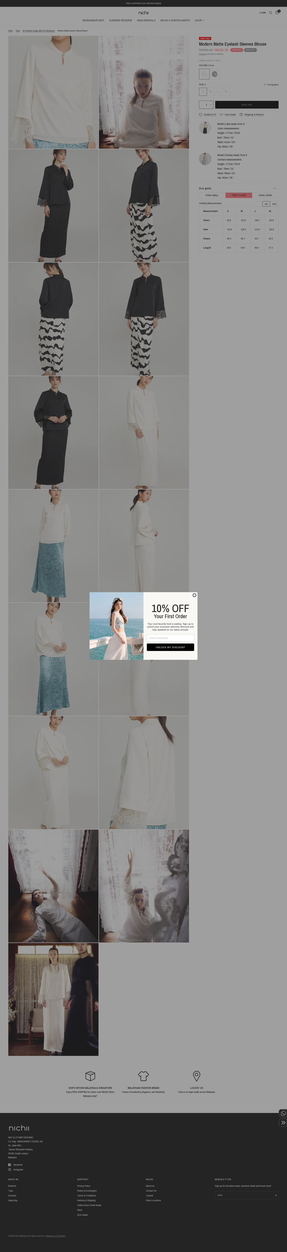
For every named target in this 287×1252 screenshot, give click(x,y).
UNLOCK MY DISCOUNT (170, 647)
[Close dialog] (194, 595)
